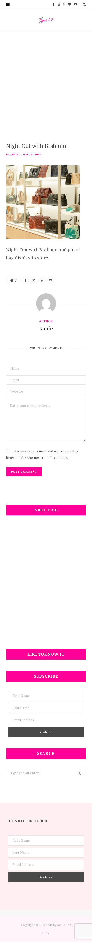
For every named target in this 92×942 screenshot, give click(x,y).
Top (47, 933)
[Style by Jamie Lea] (46, 20)
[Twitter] (33, 280)
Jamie (14, 154)
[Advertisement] (46, 80)
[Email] (50, 280)
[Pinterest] (42, 280)
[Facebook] (25, 280)
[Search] (84, 4)
